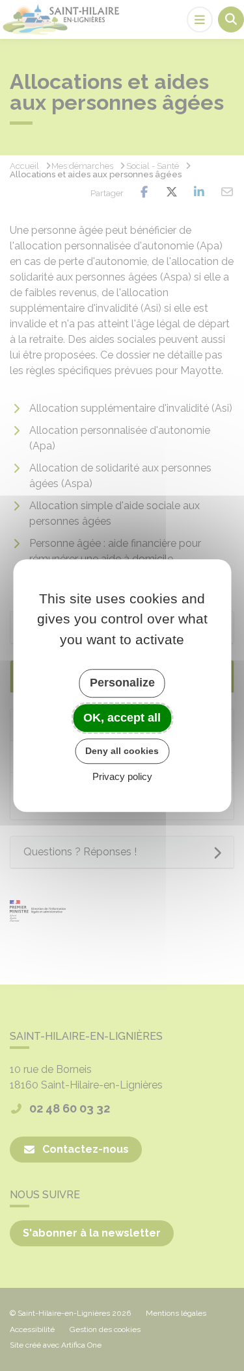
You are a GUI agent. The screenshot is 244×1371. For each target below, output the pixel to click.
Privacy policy (122, 776)
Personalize (122, 682)
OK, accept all (122, 717)
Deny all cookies (122, 751)
